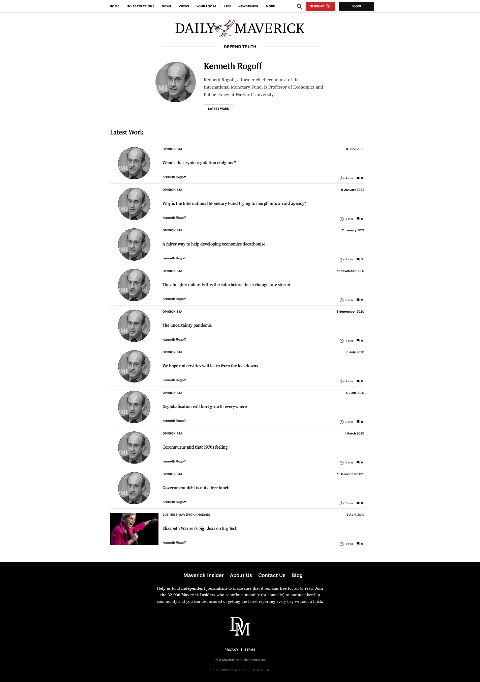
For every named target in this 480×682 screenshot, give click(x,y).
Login (356, 6)
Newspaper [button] (248, 6)
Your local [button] (207, 6)
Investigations (140, 6)
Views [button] (184, 6)
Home (114, 6)
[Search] (299, 6)
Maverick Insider (203, 575)
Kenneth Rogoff (174, 177)
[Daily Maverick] (240, 28)
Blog (297, 575)
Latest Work (218, 109)
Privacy (231, 650)
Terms (250, 650)
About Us (241, 575)
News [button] (166, 6)
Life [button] (227, 6)
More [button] (270, 6)
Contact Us (271, 575)
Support (317, 6)
